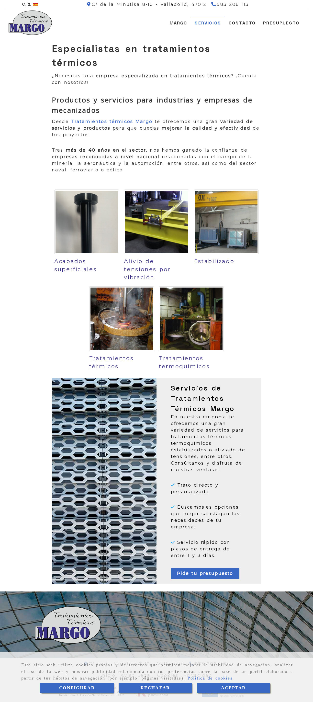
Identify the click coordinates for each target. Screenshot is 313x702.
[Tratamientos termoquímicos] (191, 318)
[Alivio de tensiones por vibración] (156, 221)
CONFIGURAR (77, 687)
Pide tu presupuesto (205, 573)
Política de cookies (210, 678)
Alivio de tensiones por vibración (147, 269)
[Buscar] (24, 4)
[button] (29, 4)
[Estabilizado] (226, 221)
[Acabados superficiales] (86, 221)
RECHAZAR (155, 687)
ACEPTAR (233, 687)
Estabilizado (214, 261)
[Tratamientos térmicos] (121, 318)
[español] (35, 4)
